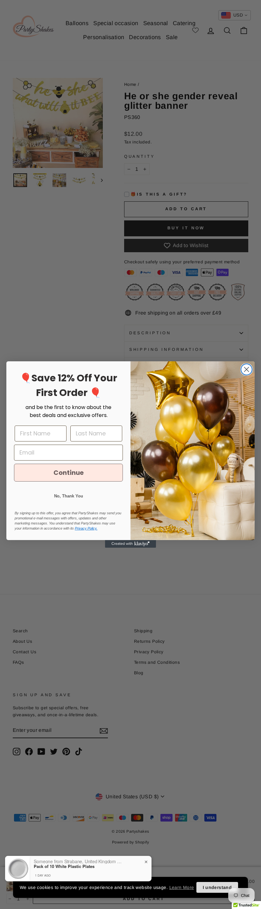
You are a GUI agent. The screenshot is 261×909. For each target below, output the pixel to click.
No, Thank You (68, 496)
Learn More (181, 887)
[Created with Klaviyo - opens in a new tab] (130, 544)
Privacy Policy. (86, 528)
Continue (68, 472)
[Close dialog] (246, 369)
